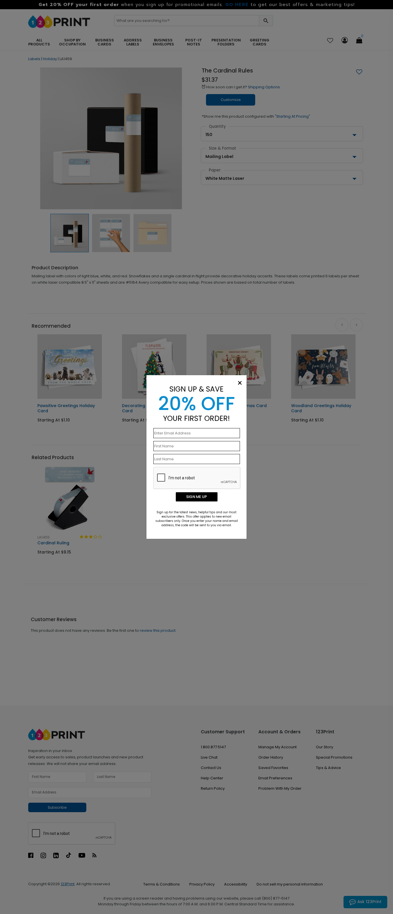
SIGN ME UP (196, 496)
